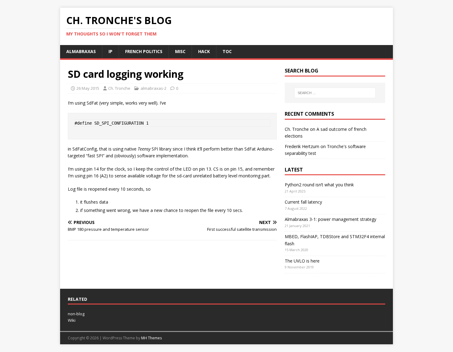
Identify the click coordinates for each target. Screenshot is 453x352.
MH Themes (151, 338)
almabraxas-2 (153, 88)
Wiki (72, 320)
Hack (204, 51)
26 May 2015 (87, 88)
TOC (227, 51)
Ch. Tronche (119, 88)
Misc (180, 51)
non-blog (76, 314)
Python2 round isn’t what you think (319, 185)
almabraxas (81, 51)
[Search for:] (335, 93)
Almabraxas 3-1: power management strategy (330, 219)
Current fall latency (303, 202)
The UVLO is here (302, 261)
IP (110, 51)
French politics (143, 51)
